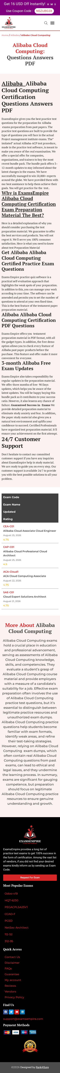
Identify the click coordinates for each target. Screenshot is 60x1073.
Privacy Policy (14, 997)
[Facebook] (5, 1012)
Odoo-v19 (11, 893)
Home (5, 35)
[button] (52, 23)
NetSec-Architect (16, 927)
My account (13, 980)
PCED (8, 920)
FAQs (8, 968)
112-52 (8, 934)
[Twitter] (11, 1012)
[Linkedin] (22, 1012)
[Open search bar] (46, 22)
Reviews (10, 985)
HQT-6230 (11, 900)
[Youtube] (16, 1012)
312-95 (9, 941)
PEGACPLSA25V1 (16, 907)
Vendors (10, 991)
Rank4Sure (42, 1067)
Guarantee (12, 974)
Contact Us (12, 957)
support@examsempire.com (23, 1018)
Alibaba (14, 35)
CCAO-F (10, 914)
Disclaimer (12, 962)
